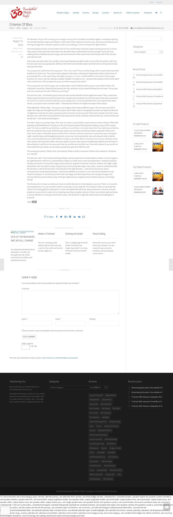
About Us (118, 12)
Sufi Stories (113, 457)
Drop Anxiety (114, 421)
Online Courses (133, 12)
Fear (91, 426)
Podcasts (148, 12)
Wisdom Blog (63, 12)
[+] (23, 232)
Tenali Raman (95, 465)
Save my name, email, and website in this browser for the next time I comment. (53, 331)
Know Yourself (96, 439)
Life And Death (111, 439)
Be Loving (94, 413)
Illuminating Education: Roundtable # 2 (147, 387)
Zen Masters (95, 479)
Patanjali (100, 452)
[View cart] (156, 13)
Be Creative (94, 408)
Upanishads (102, 470)
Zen (119, 474)
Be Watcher (94, 417)
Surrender (94, 461)
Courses (106, 12)
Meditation (111, 443)
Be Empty (106, 408)
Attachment (94, 399)
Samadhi (111, 452)
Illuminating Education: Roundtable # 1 (147, 392)
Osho (20, 54)
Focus (99, 426)
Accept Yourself (96, 395)
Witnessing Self (96, 474)
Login (151, 2)
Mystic (104, 448)
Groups (95, 12)
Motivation (94, 448)
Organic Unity (115, 448)
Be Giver (116, 408)
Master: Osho (18, 48)
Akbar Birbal (111, 395)
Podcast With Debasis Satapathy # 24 (147, 406)
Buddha (105, 417)
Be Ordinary (106, 413)
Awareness (107, 399)
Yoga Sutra (110, 474)
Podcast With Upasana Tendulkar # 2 (147, 401)
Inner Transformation (98, 435)
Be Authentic (106, 404)
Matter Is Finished (46, 233)
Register (159, 2)
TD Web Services (110, 491)
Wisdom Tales (116, 470)
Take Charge (106, 461)
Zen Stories (108, 479)
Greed (92, 430)
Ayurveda (94, 404)
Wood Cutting (99, 233)
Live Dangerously (97, 443)
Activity (76, 12)
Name (24, 319)
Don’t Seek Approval (98, 421)
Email (58, 319)
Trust (92, 470)
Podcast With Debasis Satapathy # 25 (147, 397)
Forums (85, 12)
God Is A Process (111, 426)
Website (92, 319)
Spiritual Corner (17, 51)
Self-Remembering (97, 457)
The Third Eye (109, 465)
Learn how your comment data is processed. (60, 358)
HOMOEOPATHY (104, 430)
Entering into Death (74, 233)
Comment (25, 288)
